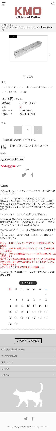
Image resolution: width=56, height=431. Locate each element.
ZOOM (30, 77)
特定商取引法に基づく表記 (13, 349)
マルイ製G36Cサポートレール (14, 230)
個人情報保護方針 (9, 356)
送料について (7, 362)
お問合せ (5, 375)
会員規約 (5, 369)
